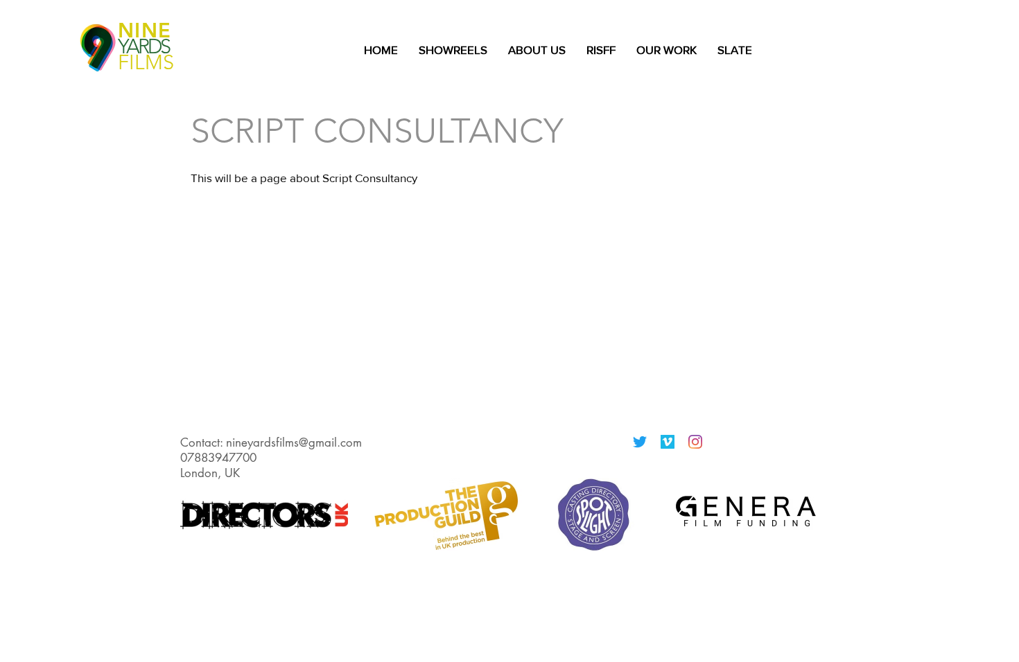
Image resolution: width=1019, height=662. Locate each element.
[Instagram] (695, 442)
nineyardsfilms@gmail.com (294, 442)
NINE (145, 30)
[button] (666, 50)
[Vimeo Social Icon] (667, 442)
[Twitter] (640, 442)
